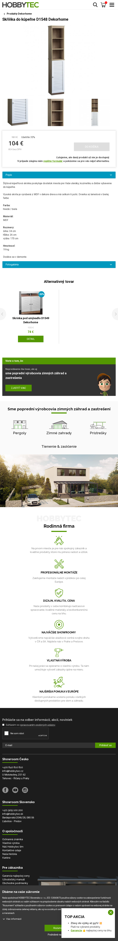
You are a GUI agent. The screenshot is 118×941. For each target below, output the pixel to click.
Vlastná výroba (11, 843)
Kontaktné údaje (11, 850)
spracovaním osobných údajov (37, 724)
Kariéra (6, 857)
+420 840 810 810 (12, 767)
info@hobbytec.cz (12, 771)
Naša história (9, 854)
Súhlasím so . (31, 724)
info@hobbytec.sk (12, 813)
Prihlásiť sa (105, 745)
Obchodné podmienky (15, 883)
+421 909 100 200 (12, 810)
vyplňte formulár (53, 161)
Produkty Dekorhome (19, 13)
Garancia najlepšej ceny (16, 875)
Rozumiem (59, 928)
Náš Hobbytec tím (12, 846)
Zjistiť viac (18, 388)
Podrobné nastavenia (59, 934)
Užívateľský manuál (13, 879)
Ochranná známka (12, 839)
